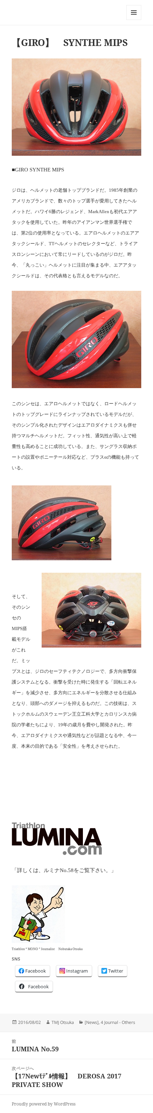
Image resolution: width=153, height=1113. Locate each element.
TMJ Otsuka (63, 1022)
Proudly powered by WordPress (43, 1104)
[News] (92, 1022)
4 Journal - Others (118, 1022)
